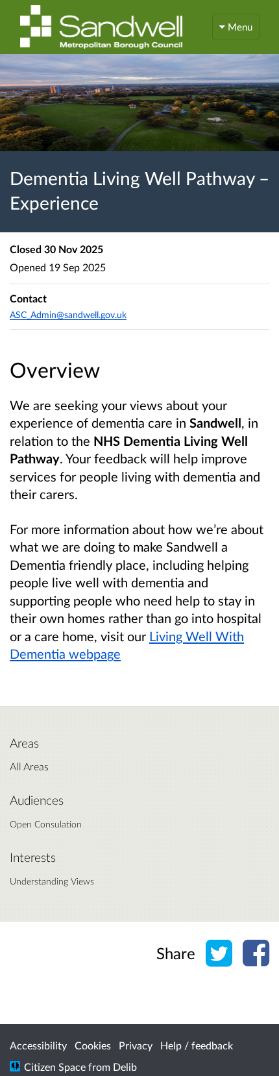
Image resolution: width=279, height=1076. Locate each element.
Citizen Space (55, 1066)
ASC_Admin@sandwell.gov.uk (68, 314)
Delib (125, 1066)
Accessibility (38, 1045)
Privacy (135, 1045)
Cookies (93, 1045)
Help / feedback (196, 1045)
